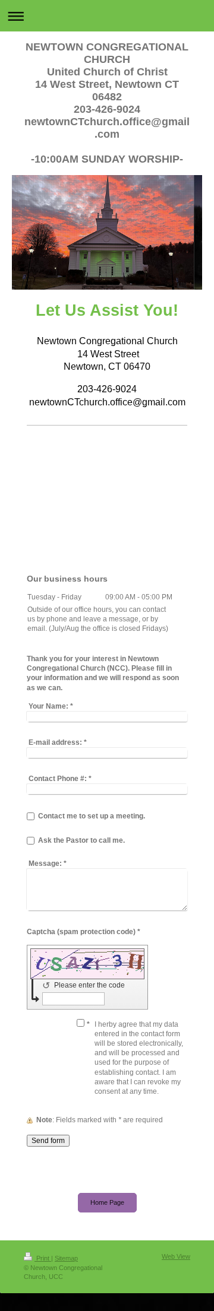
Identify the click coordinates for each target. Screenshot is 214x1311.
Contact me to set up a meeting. (91, 816)
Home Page (107, 1202)
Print (42, 1258)
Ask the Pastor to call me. (81, 840)
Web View (176, 1256)
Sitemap (66, 1258)
